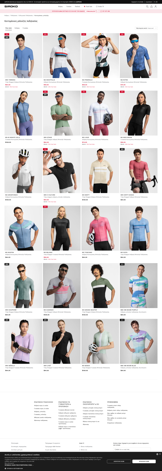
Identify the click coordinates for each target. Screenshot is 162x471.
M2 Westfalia (49, 80)
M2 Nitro (124, 80)
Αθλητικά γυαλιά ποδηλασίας (42, 417)
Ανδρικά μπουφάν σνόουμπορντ (92, 408)
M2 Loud (85, 137)
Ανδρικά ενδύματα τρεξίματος (67, 413)
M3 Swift (86, 195)
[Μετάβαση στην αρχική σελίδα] (11, 6)
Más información (9, 463)
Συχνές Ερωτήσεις (50, 450)
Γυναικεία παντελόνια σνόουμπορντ (89, 417)
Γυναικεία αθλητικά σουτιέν (66, 410)
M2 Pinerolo (87, 80)
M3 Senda (86, 366)
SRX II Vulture (49, 195)
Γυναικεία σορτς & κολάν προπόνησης (65, 422)
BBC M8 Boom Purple (129, 310)
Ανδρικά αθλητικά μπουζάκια (66, 419)
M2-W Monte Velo (12, 137)
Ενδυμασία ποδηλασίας (43, 402)
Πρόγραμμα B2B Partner (53, 446)
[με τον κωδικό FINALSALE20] (96, 11)
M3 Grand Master (89, 310)
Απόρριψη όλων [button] (119, 461)
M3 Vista (124, 252)
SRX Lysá (47, 366)
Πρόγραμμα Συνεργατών (52, 443)
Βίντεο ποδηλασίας (86, 446)
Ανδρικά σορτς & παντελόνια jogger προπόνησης (67, 427)
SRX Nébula (10, 366)
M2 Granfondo (11, 195)
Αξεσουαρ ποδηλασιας (41, 420)
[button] (54, 465)
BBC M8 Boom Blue (128, 366)
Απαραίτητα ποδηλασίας (114, 423)
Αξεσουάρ (86, 424)
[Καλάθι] (151, 6)
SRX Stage (48, 137)
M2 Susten (9, 252)
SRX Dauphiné (10, 310)
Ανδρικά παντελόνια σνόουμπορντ (93, 413)
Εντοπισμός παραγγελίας (18, 446)
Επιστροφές (14, 443)
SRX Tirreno (10, 80)
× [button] (160, 454)
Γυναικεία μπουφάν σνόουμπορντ (93, 410)
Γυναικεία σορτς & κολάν (41, 408)
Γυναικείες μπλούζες (40, 414)
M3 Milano (48, 252)
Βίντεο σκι (84, 450)
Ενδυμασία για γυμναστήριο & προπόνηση (64, 404)
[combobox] (157, 454)
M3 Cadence (49, 310)
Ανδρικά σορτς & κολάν (41, 405)
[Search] (147, 6)
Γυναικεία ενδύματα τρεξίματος (67, 416)
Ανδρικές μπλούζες (39, 411)
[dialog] (81, 461)
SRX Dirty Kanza (127, 195)
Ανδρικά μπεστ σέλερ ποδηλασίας (117, 410)
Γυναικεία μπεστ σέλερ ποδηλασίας (114, 406)
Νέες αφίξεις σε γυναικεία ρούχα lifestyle (116, 419)
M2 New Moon (126, 137)
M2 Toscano (87, 252)
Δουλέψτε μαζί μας (16, 450)
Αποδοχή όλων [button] (144, 461)
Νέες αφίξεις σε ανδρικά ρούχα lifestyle (116, 414)
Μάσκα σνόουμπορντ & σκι (91, 421)
